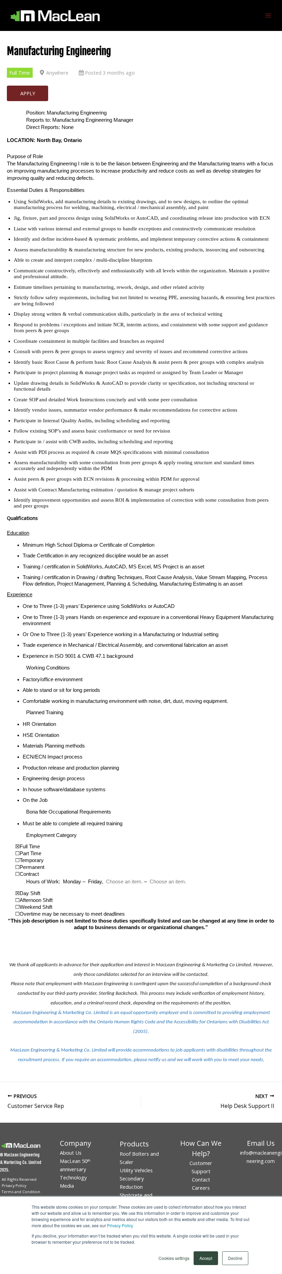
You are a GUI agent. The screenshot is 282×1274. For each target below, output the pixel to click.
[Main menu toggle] (268, 15)
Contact (201, 1179)
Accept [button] (205, 1258)
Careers (201, 1187)
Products (134, 1143)
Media (67, 1185)
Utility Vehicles (136, 1170)
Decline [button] (235, 1258)
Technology (73, 1177)
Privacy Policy (120, 1225)
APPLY (27, 93)
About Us (71, 1152)
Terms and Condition (21, 1191)
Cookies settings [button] (174, 1258)
